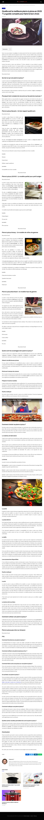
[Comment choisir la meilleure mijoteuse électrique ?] (11, 795)
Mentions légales (26, 815)
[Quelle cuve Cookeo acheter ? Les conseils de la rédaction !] (11, 778)
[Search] (40, 2)
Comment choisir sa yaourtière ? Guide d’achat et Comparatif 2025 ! (31, 786)
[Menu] (3, 2)
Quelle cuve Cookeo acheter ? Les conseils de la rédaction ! (11, 786)
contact (31, 815)
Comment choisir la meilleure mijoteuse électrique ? (10, 803)
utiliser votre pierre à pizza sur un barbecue (11, 682)
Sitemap (35, 815)
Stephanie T (11, 759)
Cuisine (3, 8)
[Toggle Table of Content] (9, 49)
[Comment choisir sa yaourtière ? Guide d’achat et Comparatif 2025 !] (32, 778)
